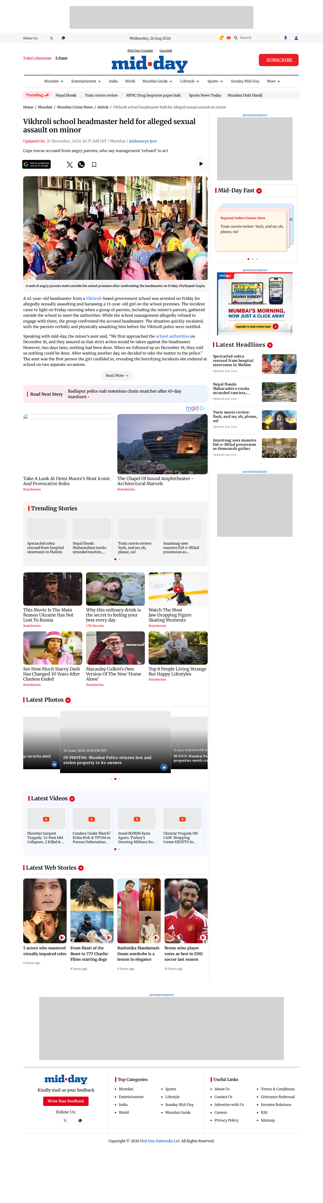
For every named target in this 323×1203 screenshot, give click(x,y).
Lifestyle (187, 81)
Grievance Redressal (278, 1097)
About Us (222, 1089)
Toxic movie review (101, 95)
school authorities (172, 336)
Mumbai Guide (155, 81)
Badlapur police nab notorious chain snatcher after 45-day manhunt (124, 394)
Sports (212, 81)
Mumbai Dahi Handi (245, 95)
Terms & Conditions (278, 1089)
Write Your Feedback (66, 1101)
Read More (115, 375)
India (113, 81)
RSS (264, 1112)
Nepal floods (66, 95)
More (271, 81)
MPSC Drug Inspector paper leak (153, 95)
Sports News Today (205, 95)
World (130, 81)
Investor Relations (276, 1104)
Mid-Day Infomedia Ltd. (160, 1141)
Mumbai (51, 81)
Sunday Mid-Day (245, 81)
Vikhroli (93, 298)
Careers (220, 1112)
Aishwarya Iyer (143, 141)
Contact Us (223, 1097)
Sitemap (268, 1120)
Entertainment (83, 81)
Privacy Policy (226, 1120)
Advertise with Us (229, 1104)
